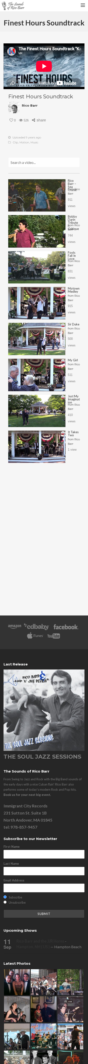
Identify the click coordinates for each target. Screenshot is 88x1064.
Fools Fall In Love (72, 256)
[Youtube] (54, 638)
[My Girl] (36, 375)
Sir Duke (73, 324)
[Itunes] (35, 638)
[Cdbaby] (37, 629)
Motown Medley (74, 290)
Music (34, 142)
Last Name (11, 863)
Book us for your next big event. (27, 795)
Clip (15, 142)
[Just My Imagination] (36, 411)
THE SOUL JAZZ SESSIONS (42, 756)
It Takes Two (73, 433)
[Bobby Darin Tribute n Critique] (36, 231)
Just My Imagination (74, 399)
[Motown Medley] (36, 303)
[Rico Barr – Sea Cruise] (36, 195)
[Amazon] (15, 629)
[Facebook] (66, 629)
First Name (12, 846)
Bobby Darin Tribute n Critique (73, 223)
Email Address (14, 880)
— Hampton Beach (48, 946)
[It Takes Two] (36, 447)
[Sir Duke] (36, 339)
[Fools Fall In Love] (36, 267)
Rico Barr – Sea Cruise (72, 185)
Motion (24, 142)
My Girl (73, 360)
